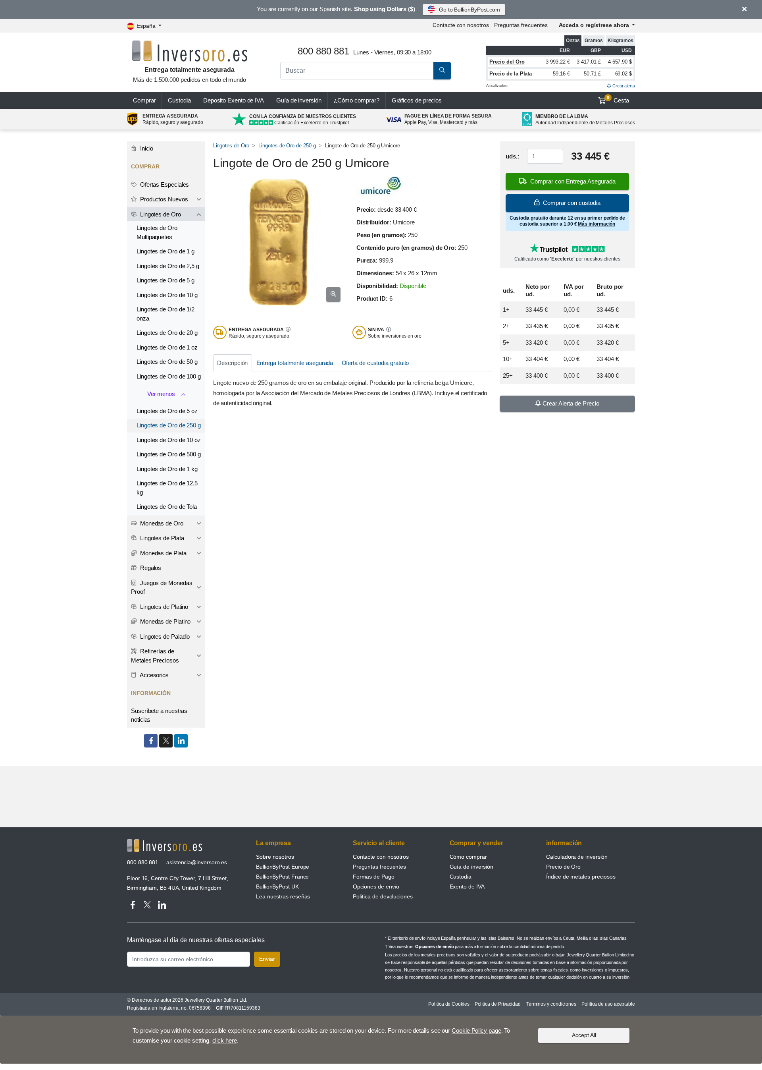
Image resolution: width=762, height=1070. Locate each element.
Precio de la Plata (510, 74)
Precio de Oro (563, 866)
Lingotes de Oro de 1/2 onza (165, 314)
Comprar (144, 100)
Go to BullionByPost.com (469, 9)
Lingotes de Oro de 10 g (167, 295)
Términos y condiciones (551, 1004)
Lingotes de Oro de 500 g (169, 454)
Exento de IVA (233, 100)
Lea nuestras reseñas (283, 896)
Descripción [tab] (232, 362)
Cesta (618, 99)
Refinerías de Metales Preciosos (155, 656)
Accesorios (154, 675)
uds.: (513, 156)
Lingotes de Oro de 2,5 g (168, 266)
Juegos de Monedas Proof (161, 587)
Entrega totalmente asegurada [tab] (294, 362)
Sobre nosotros (275, 857)
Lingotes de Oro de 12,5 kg (167, 488)
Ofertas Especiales (164, 184)
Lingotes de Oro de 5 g (165, 280)
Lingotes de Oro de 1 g (165, 251)
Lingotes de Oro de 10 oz (169, 439)
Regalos (150, 567)
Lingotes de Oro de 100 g (169, 376)
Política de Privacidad (498, 1004)
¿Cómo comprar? (356, 100)
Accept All (584, 1035)
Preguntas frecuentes (520, 25)
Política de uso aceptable (608, 1004)
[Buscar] (442, 70)
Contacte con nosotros (381, 857)
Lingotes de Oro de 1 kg (167, 468)
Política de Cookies (448, 1004)
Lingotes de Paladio (164, 636)
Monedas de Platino (164, 621)
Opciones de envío (376, 886)
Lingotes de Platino (163, 606)
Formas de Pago (373, 876)
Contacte (461, 25)
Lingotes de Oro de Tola (167, 506)
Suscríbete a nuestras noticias (159, 715)
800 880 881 (142, 862)
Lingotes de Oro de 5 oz (167, 411)
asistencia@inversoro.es (196, 862)
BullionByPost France (282, 876)
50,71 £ (592, 74)
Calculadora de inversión (577, 857)
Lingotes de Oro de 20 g (167, 332)
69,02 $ (623, 74)
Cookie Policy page (476, 1030)
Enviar (267, 959)
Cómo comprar (468, 857)
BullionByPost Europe (282, 866)
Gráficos (417, 100)
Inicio (146, 148)
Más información (596, 224)
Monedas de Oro (161, 523)
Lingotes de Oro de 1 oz (167, 347)
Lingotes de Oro (231, 146)
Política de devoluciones (383, 896)
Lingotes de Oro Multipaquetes (157, 232)
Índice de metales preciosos (581, 876)
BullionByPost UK (277, 886)
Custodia (179, 100)
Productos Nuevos (163, 199)
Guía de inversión (298, 100)
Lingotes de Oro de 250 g (287, 146)
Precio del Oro (507, 62)
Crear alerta (623, 85)
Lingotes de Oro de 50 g (167, 361)
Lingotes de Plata (161, 538)
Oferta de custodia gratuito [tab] (375, 362)
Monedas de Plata (163, 553)
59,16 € (561, 74)
